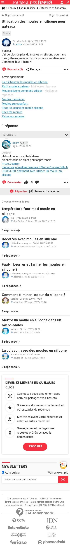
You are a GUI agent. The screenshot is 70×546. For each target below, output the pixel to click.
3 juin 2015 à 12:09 (33, 44)
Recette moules (12, 112)
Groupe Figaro (31, 505)
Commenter (14, 182)
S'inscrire (35, 446)
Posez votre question (47, 191)
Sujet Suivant (57, 15)
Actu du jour (12, 472)
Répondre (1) (15, 69)
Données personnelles (17, 502)
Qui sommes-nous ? (18, 498)
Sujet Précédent (14, 15)
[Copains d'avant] (18, 535)
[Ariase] (18, 542)
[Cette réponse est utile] (26, 182)
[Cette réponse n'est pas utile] (37, 182)
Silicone (6, 33)
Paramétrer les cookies (41, 502)
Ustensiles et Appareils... (53, 8)
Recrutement (56, 498)
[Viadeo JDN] (51, 535)
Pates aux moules (13, 116)
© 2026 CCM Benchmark (52, 505)
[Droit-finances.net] (51, 527)
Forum (12, 8)
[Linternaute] (18, 527)
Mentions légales (14, 505)
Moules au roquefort (15, 103)
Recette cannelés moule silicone (22, 108)
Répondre (20, 191)
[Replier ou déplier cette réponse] (66, 135)
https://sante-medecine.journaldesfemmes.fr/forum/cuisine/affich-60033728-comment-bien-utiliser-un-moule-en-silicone (35, 169)
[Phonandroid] (51, 542)
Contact (34, 498)
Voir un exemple (58, 472)
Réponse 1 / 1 (10, 134)
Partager (35, 69)
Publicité (44, 498)
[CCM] (18, 520)
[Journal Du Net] (51, 520)
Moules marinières (13, 99)
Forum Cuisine (27, 8)
